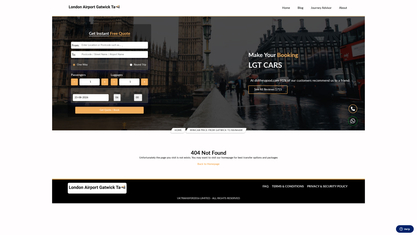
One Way (82, 64)
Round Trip (140, 64)
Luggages (117, 75)
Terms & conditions (288, 186)
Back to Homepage (208, 164)
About (343, 8)
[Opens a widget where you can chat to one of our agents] (405, 229)
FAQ (266, 186)
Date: (76, 92)
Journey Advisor (321, 8)
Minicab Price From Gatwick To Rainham (216, 130)
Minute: (138, 92)
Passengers (78, 75)
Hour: (117, 92)
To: (74, 54)
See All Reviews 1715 (268, 89)
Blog (300, 8)
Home (286, 8)
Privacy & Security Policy (327, 186)
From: (75, 45)
